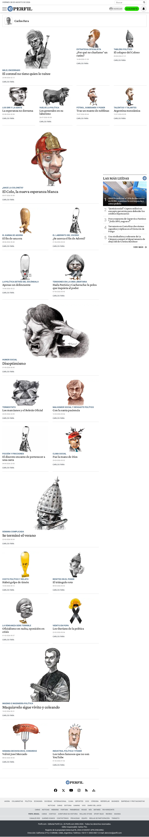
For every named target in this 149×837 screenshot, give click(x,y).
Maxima (117, 814)
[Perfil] (74, 783)
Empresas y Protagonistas (133, 801)
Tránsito (115, 818)
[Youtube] (71, 790)
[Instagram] (79, 790)
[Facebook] (55, 791)
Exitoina (67, 805)
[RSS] (86, 790)
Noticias (51, 805)
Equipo (84, 818)
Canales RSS (35, 818)
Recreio (109, 814)
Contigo (52, 814)
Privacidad (75, 818)
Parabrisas (74, 810)
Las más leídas (116, 178)
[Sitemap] (93, 790)
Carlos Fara (21, 21)
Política (28, 801)
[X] (63, 790)
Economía (38, 801)
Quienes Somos (48, 818)
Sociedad (48, 801)
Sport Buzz (99, 814)
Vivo (84, 805)
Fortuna (64, 810)
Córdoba (95, 801)
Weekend (55, 810)
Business (115, 801)
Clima (70, 801)
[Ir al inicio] (19, 8)
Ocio (87, 801)
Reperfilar (105, 801)
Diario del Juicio (94, 805)
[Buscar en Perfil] (144, 2)
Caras (59, 805)
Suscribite (132, 9)
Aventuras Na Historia (68, 814)
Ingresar (117, 9)
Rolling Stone (86, 814)
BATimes (97, 810)
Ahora (7, 801)
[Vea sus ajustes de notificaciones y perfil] (144, 9)
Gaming (76, 805)
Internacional (60, 801)
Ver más (138, 247)
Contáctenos (63, 818)
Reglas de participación (99, 818)
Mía (90, 810)
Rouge (84, 810)
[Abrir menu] (4, 8)
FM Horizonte (108, 810)
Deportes (79, 801)
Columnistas (17, 801)
